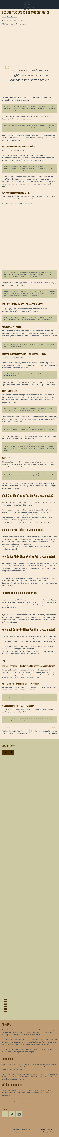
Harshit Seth (7, 20)
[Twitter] (12, 1114)
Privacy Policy (48, 1132)
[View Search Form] (55, 4)
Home (5, 1102)
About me (17, 1102)
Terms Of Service (47, 1129)
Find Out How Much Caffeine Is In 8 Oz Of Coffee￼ (44, 731)
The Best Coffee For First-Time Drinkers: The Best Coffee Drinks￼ (14, 731)
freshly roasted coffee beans (25, 428)
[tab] (5, 999)
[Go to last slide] (5, 752)
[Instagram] (19, 1114)
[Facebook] (5, 1114)
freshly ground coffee (14, 539)
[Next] (11, 752)
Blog (10, 1102)
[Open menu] (3, 4)
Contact (26, 1102)
